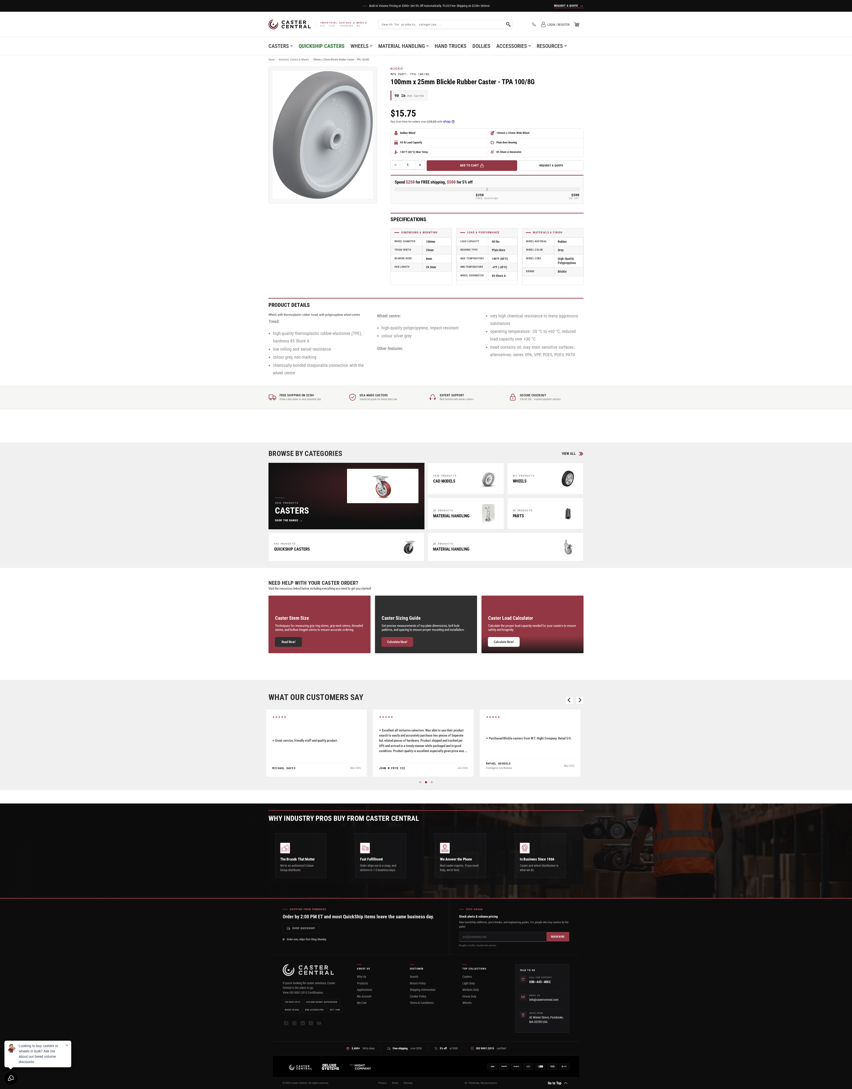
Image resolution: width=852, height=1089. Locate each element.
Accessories (511, 46)
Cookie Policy (418, 996)
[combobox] (445, 24)
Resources (550, 46)
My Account (364, 996)
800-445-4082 (539, 982)
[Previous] (569, 700)
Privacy (383, 1083)
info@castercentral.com (543, 999)
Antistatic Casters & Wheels (294, 59)
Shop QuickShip (303, 928)
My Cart (362, 1003)
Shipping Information (423, 989)
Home (271, 59)
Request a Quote (551, 165)
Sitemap (408, 1083)
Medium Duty (470, 989)
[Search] (508, 24)
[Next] (580, 700)
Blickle (396, 68)
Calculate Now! (397, 642)
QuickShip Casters (322, 46)
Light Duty (468, 983)
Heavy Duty (469, 996)
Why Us (361, 976)
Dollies (481, 46)
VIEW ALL (569, 454)
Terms (395, 1083)
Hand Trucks (450, 46)
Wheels (360, 46)
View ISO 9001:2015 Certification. (303, 992)
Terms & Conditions (422, 1003)
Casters (278, 46)
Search (414, 976)
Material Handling (401, 46)
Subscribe (558, 936)
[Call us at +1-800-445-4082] (534, 24)
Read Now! (289, 642)
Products (362, 983)
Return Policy (418, 983)
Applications (364, 989)
